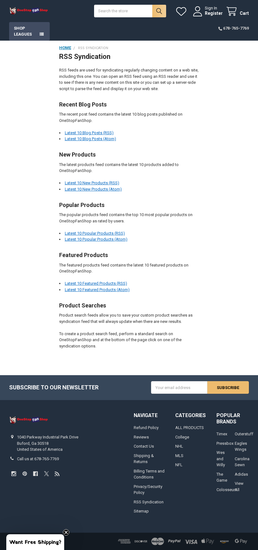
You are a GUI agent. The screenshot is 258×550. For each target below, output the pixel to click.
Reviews (141, 437)
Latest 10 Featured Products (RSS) (96, 283)
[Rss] (57, 473)
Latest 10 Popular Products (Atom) (96, 239)
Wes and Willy (220, 458)
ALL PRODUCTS (189, 427)
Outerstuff (244, 434)
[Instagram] (13, 473)
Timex (221, 434)
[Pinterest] (24, 473)
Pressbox (224, 443)
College (182, 437)
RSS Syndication (149, 502)
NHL (179, 446)
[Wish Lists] (182, 11)
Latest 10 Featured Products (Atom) (97, 289)
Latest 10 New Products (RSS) (92, 182)
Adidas (241, 474)
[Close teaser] (66, 532)
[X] (46, 473)
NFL (178, 464)
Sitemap (141, 511)
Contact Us (144, 446)
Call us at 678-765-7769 (38, 458)
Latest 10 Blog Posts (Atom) (90, 138)
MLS (179, 455)
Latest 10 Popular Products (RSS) (95, 233)
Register (214, 13)
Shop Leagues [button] (23, 31)
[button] (35, 542)
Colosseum (226, 489)
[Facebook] (35, 473)
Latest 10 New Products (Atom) (93, 189)
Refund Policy (146, 427)
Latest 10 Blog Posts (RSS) (89, 132)
